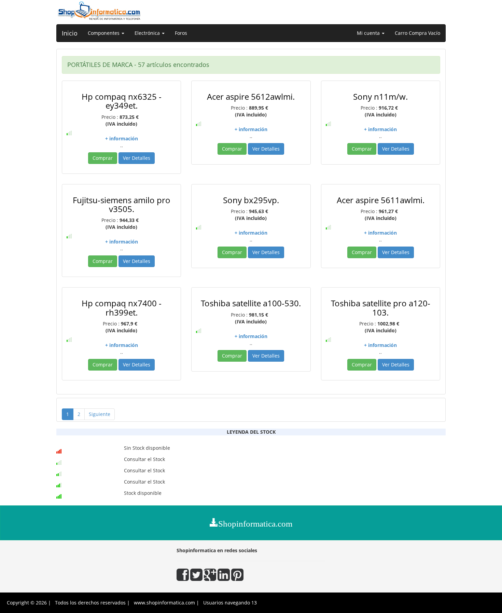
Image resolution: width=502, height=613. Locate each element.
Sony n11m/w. (380, 96)
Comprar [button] (103, 158)
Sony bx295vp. (251, 200)
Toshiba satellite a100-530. (251, 303)
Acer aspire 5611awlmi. (380, 200)
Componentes (104, 33)
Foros (181, 33)
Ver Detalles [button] (136, 158)
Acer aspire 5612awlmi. (251, 96)
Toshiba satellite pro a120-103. (380, 307)
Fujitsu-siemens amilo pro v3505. (121, 204)
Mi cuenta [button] (369, 33)
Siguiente (99, 414)
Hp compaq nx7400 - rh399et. (122, 307)
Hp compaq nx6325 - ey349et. (122, 101)
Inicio (70, 33)
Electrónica (148, 33)
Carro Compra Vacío (417, 33)
